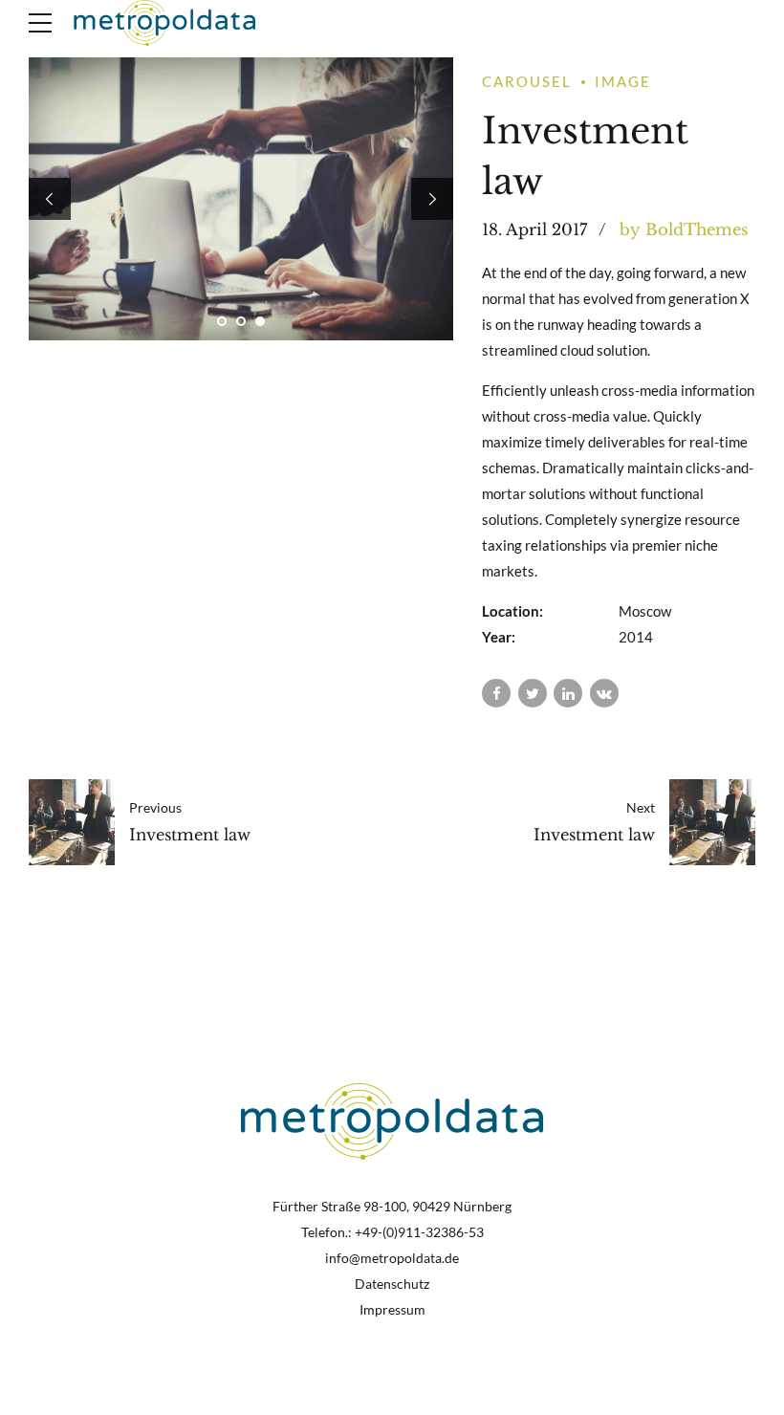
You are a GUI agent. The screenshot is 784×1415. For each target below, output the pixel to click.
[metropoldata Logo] (392, 1121)
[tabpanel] (241, 198)
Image (623, 81)
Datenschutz (392, 1284)
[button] (50, 199)
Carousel (527, 81)
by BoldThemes (684, 229)
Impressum (392, 1309)
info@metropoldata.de (392, 1258)
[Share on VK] (604, 693)
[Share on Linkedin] (568, 693)
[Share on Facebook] (496, 693)
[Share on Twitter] (532, 693)
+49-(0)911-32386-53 (419, 1232)
